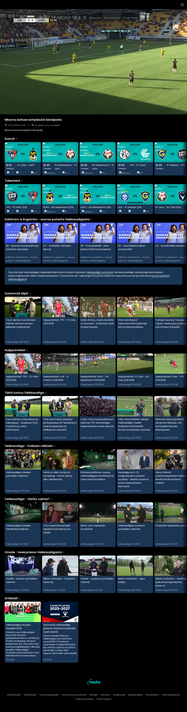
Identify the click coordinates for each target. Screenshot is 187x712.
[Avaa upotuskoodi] (181, 13)
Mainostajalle (135, 694)
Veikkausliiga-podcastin (100, 272)
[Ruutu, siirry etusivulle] (93, 682)
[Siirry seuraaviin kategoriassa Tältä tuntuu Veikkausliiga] (182, 418)
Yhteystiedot (152, 694)
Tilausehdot (30, 694)
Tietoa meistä (103, 699)
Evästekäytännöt (171, 694)
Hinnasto (105, 694)
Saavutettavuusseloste (74, 694)
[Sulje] (182, 5)
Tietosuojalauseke (49, 694)
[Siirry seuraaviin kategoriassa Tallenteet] (182, 199)
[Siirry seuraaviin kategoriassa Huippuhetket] (182, 370)
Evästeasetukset (85, 699)
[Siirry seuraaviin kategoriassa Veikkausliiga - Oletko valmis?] (182, 524)
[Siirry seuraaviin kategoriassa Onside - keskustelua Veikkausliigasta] (182, 574)
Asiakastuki (119, 694)
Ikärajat (94, 694)
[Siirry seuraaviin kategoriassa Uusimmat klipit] (182, 321)
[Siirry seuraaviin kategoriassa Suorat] (182, 159)
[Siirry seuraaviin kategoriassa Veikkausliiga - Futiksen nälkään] (182, 471)
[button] (93, 61)
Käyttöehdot (14, 694)
